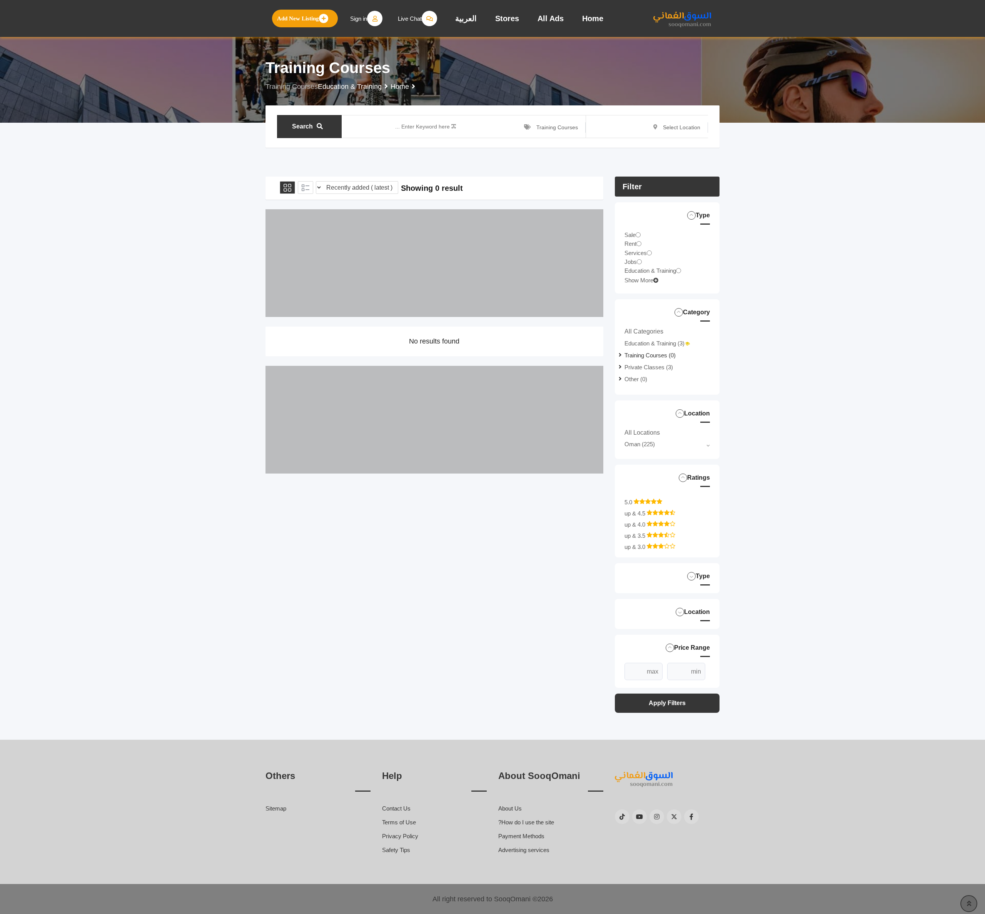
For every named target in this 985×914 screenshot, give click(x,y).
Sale (630, 235)
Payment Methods (521, 836)
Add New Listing (298, 18)
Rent (630, 243)
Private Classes (648, 367)
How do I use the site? (526, 822)
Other (635, 379)
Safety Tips (396, 850)
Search (302, 126)
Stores (507, 18)
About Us (510, 808)
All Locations (642, 432)
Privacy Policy (400, 836)
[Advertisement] (434, 263)
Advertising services (523, 850)
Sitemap (275, 808)
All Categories (643, 331)
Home (592, 18)
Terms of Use (399, 822)
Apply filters (667, 703)
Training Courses (650, 355)
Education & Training (650, 270)
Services (635, 252)
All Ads (551, 18)
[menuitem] (466, 18)
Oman (639, 444)
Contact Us (396, 808)
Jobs (630, 262)
